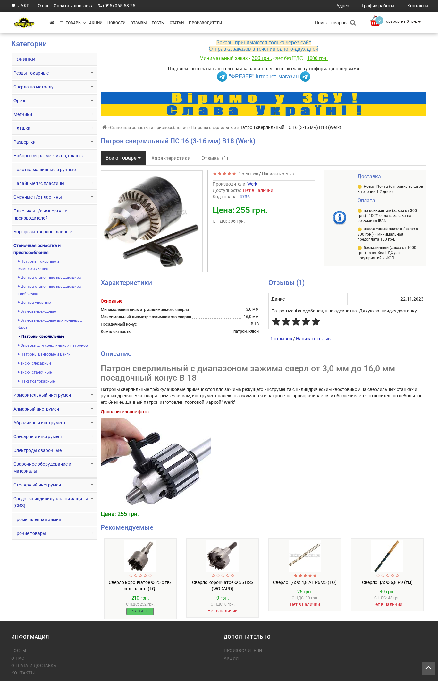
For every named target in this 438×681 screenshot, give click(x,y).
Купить (140, 611)
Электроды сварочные (37, 450)
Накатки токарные (37, 381)
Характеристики (170, 158)
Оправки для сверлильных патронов (54, 345)
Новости (116, 23)
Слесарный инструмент (38, 436)
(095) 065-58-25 (119, 5)
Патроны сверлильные (42, 336)
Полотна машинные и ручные (44, 169)
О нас (17, 658)
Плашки (21, 128)
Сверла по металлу (33, 86)
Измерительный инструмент (43, 395)
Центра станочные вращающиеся (51, 277)
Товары (72, 23)
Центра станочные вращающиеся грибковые (50, 290)
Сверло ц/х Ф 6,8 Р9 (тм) (387, 582)
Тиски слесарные (35, 363)
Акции (95, 23)
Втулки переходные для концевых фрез (50, 324)
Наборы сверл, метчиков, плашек (48, 155)
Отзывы (139, 23)
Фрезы (20, 100)
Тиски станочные (36, 372)
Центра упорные (35, 302)
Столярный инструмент (38, 484)
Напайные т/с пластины (38, 183)
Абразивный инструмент (39, 422)
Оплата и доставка (33, 665)
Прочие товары (29, 533)
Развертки (24, 142)
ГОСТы (158, 23)
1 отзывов (247, 173)
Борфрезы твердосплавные (42, 231)
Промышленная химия (37, 519)
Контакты (23, 672)
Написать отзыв (278, 173)
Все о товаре (121, 158)
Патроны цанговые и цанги (45, 354)
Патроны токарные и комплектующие (38, 265)
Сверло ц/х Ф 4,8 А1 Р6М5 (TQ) (305, 582)
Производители (205, 23)
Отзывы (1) (214, 158)
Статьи (177, 23)
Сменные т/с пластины (37, 197)
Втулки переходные (38, 311)
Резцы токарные (31, 73)
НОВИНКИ (24, 59)
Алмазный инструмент (37, 408)
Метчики (22, 114)
